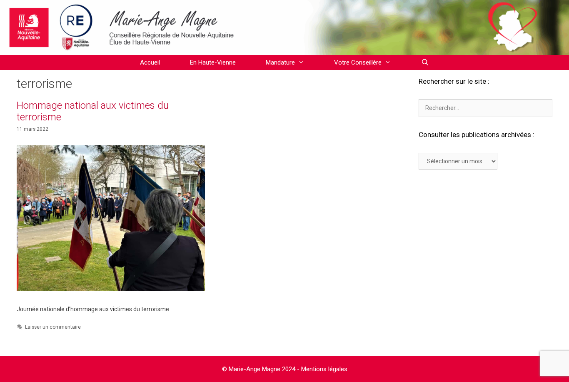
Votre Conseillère (358, 62)
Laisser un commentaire (53, 327)
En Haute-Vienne (213, 62)
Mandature (280, 62)
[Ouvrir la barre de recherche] (425, 62)
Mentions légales (324, 369)
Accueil (150, 62)
